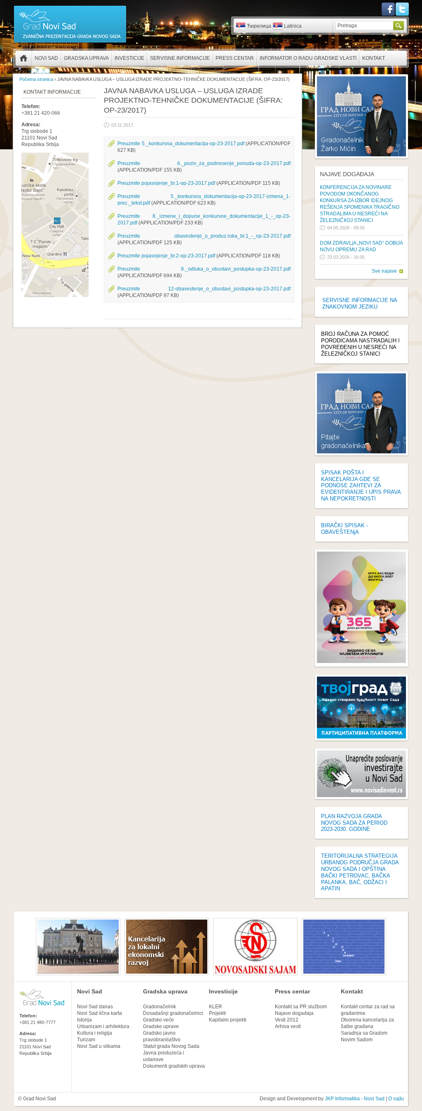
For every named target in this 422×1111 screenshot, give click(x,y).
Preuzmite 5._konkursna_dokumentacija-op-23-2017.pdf (180, 143)
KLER (215, 1007)
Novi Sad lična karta (99, 1013)
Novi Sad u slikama (98, 1046)
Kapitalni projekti (227, 1020)
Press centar (235, 58)
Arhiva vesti (288, 1026)
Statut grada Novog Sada (171, 1046)
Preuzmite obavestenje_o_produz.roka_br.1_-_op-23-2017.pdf (204, 236)
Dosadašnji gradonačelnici (173, 1013)
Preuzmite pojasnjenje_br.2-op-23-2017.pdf (166, 256)
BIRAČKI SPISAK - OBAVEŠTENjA (344, 528)
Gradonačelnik (159, 1007)
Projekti (217, 1013)
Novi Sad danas (95, 1007)
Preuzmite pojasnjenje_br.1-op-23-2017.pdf (166, 183)
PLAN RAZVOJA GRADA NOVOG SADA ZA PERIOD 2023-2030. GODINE (354, 823)
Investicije (129, 58)
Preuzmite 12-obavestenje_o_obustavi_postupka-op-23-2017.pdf (204, 289)
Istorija (84, 1020)
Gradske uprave (161, 1026)
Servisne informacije (180, 58)
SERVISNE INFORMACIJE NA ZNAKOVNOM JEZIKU (359, 303)
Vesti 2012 (286, 1020)
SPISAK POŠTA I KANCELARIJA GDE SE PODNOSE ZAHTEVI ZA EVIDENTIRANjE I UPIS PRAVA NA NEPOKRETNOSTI (361, 485)
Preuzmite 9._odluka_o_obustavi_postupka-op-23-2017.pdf (204, 269)
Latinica (293, 26)
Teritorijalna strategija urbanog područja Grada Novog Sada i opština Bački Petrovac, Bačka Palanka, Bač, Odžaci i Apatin (360, 872)
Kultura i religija (94, 1033)
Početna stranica (23, 58)
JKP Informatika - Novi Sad (354, 1099)
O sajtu (396, 1099)
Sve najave (384, 271)
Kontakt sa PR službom (301, 1007)
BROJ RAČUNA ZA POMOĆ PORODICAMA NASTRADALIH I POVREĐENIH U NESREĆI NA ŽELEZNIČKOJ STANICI (360, 344)
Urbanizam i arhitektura (103, 1026)
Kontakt (373, 58)
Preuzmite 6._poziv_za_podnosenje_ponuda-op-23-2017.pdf (204, 163)
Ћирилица (259, 26)
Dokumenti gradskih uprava (174, 1066)
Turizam (86, 1040)
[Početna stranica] (70, 42)
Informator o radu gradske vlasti (308, 58)
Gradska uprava (86, 58)
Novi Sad (46, 58)
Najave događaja (347, 174)
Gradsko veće (158, 1020)
